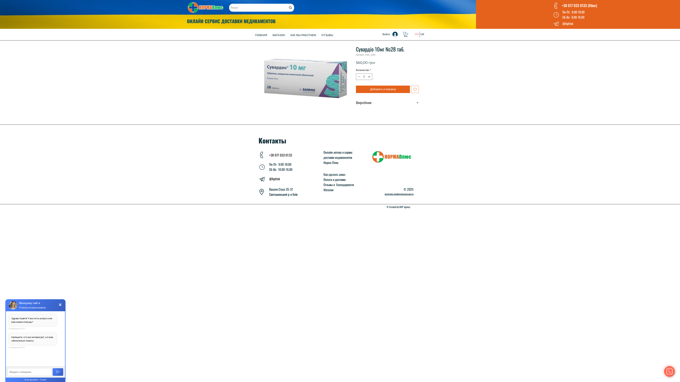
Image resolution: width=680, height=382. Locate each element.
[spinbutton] (364, 77)
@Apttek (274, 178)
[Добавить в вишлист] (415, 89)
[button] (406, 34)
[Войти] (397, 34)
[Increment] (369, 77)
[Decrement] (358, 77)
